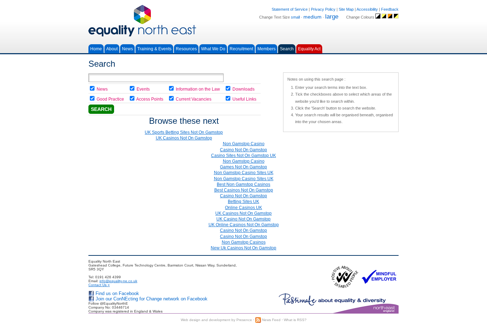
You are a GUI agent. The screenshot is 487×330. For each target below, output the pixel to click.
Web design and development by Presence (216, 320)
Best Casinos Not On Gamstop (243, 190)
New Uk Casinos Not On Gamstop (243, 247)
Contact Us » (99, 285)
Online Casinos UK (243, 207)
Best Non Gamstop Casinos (243, 184)
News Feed (271, 320)
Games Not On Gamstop (243, 166)
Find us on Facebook (117, 293)
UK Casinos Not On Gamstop (184, 138)
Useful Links (244, 99)
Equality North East (243, 20)
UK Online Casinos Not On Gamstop (244, 224)
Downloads (243, 89)
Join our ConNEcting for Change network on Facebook (151, 298)
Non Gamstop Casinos (244, 242)
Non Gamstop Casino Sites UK (243, 172)
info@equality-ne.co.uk (118, 281)
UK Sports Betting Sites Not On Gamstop (184, 132)
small (295, 17)
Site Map (346, 9)
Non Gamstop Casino (244, 143)
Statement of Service (290, 9)
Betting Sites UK (243, 201)
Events (143, 89)
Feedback (390, 9)
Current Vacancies (193, 99)
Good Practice (110, 99)
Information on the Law (198, 89)
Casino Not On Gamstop (243, 149)
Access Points (149, 99)
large (331, 16)
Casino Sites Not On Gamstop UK (243, 155)
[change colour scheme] (377, 17)
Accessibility (367, 9)
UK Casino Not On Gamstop (243, 219)
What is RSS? (295, 320)
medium (312, 17)
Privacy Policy (323, 9)
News (102, 89)
